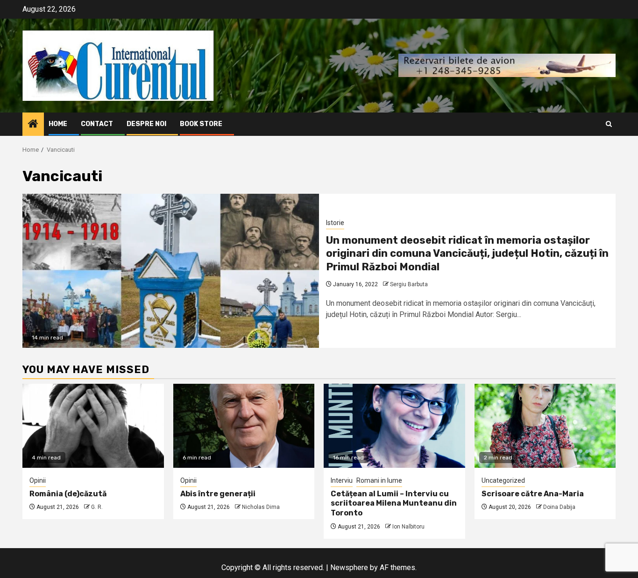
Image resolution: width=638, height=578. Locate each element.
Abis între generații (217, 493)
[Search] (609, 124)
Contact (97, 124)
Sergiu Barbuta (409, 284)
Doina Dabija (559, 507)
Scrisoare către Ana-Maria (533, 493)
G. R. (97, 507)
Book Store (201, 124)
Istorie (335, 222)
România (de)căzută (67, 493)
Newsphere (349, 567)
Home (58, 124)
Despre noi (146, 124)
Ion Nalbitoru (408, 526)
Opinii (37, 480)
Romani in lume (379, 480)
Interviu (342, 480)
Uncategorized (503, 480)
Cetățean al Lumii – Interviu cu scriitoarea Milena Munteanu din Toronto (394, 503)
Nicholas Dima (261, 507)
